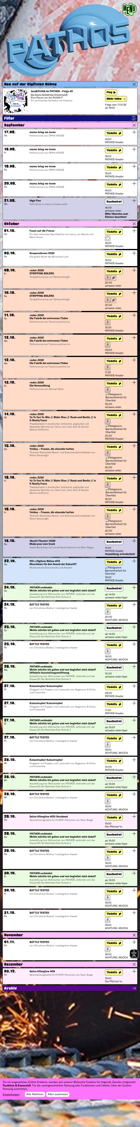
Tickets (112, 133)
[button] (70, 84)
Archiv (10, 988)
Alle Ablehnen (35, 1094)
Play (110, 92)
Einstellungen (11, 1094)
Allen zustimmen (58, 1094)
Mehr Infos (114, 99)
